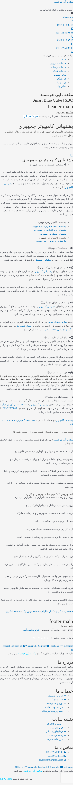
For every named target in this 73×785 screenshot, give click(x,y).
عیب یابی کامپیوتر (26, 420)
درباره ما (61, 82)
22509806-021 (10, 408)
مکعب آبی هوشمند (63, 2)
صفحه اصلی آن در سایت (13, 404)
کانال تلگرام (47, 611)
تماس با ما (61, 86)
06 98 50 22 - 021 (64, 32)
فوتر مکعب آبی (31, 630)
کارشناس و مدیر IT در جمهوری (50, 241)
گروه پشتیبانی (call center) (58, 329)
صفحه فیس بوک (30, 611)
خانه (64, 59)
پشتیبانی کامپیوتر (43, 260)
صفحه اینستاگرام (64, 611)
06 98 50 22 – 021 (40, 638)
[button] (58, 55)
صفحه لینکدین (13, 611)
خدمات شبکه (59, 71)
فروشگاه (61, 78)
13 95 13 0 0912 (65, 25)
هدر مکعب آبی (31, 116)
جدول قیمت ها (24, 326)
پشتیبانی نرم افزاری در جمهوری (50, 230)
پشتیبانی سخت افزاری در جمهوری (49, 226)
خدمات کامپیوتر (58, 63)
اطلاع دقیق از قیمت (57, 322)
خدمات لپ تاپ (58, 67)
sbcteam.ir (68, 17)
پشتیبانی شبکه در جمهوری (53, 234)
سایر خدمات (60, 75)
